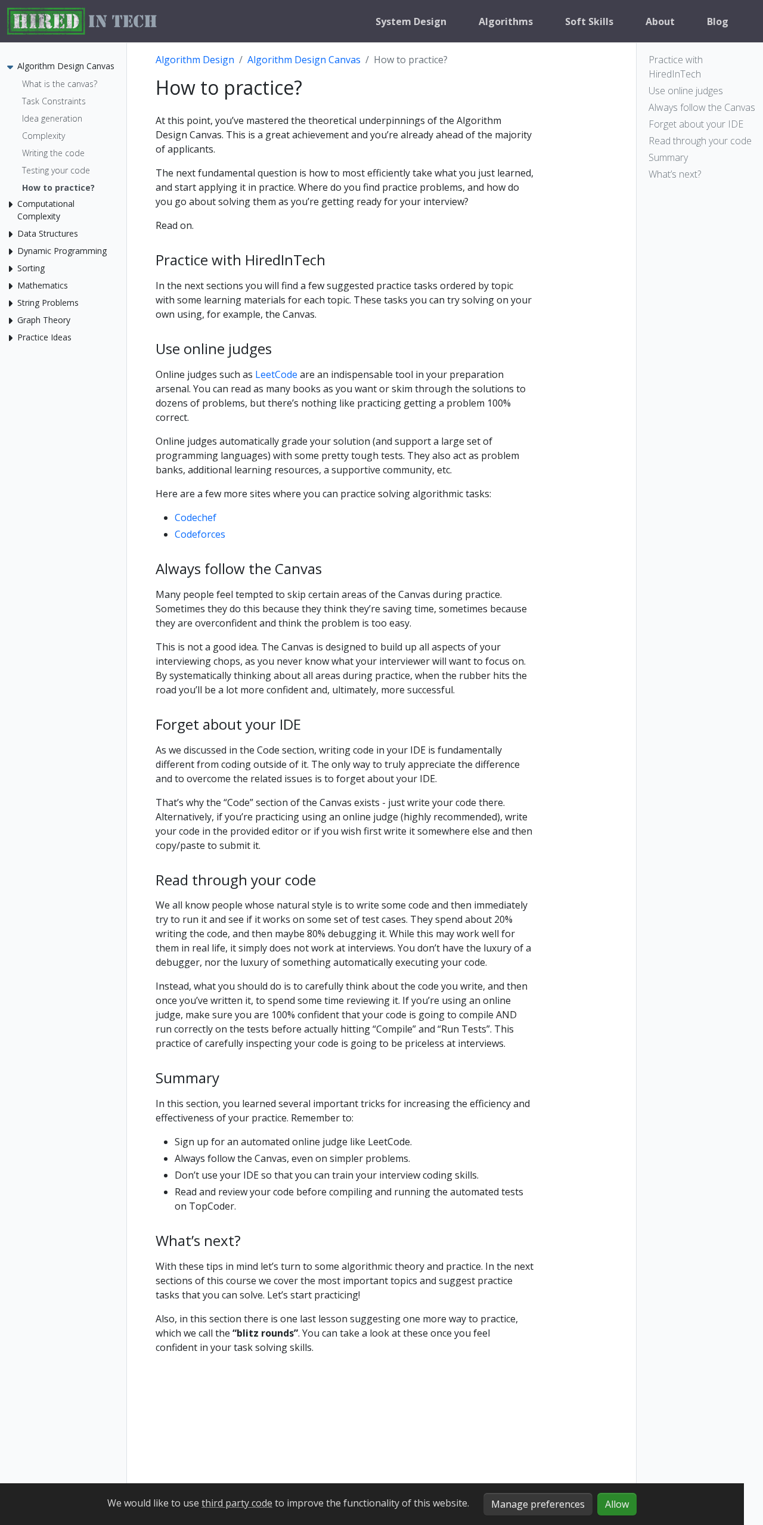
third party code (236, 1502)
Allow (617, 1504)
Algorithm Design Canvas (304, 59)
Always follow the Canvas (702, 107)
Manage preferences (538, 1504)
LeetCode (276, 374)
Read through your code (700, 140)
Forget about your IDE (696, 124)
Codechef (195, 517)
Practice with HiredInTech (676, 66)
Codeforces (200, 534)
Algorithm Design (195, 59)
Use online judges (686, 90)
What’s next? (675, 174)
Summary (668, 157)
